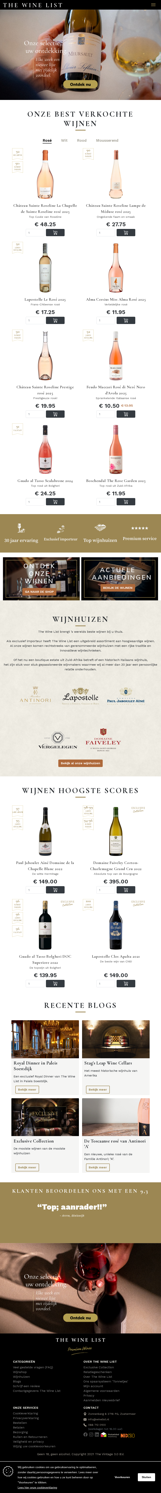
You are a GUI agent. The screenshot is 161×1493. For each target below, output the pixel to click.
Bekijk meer (27, 1089)
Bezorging (20, 1432)
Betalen (18, 1427)
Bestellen (20, 1423)
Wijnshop (20, 1372)
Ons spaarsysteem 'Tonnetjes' (105, 1381)
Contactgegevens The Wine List (36, 1391)
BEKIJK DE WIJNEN (118, 588)
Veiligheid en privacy (28, 1441)
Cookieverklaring (25, 1413)
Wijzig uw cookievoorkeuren (34, 1446)
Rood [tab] (82, 140)
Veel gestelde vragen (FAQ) (33, 1367)
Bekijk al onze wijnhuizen (80, 763)
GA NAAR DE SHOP (39, 592)
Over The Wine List (97, 1377)
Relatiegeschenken (97, 1372)
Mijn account (93, 1386)
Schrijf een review (26, 1386)
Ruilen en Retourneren (30, 1437)
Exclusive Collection (98, 1367)
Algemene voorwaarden (101, 1391)
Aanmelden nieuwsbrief (101, 1400)
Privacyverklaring (26, 1418)
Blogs (17, 1381)
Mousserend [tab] (107, 140)
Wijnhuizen (21, 1377)
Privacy (88, 1395)
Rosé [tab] (47, 140)
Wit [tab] (64, 140)
